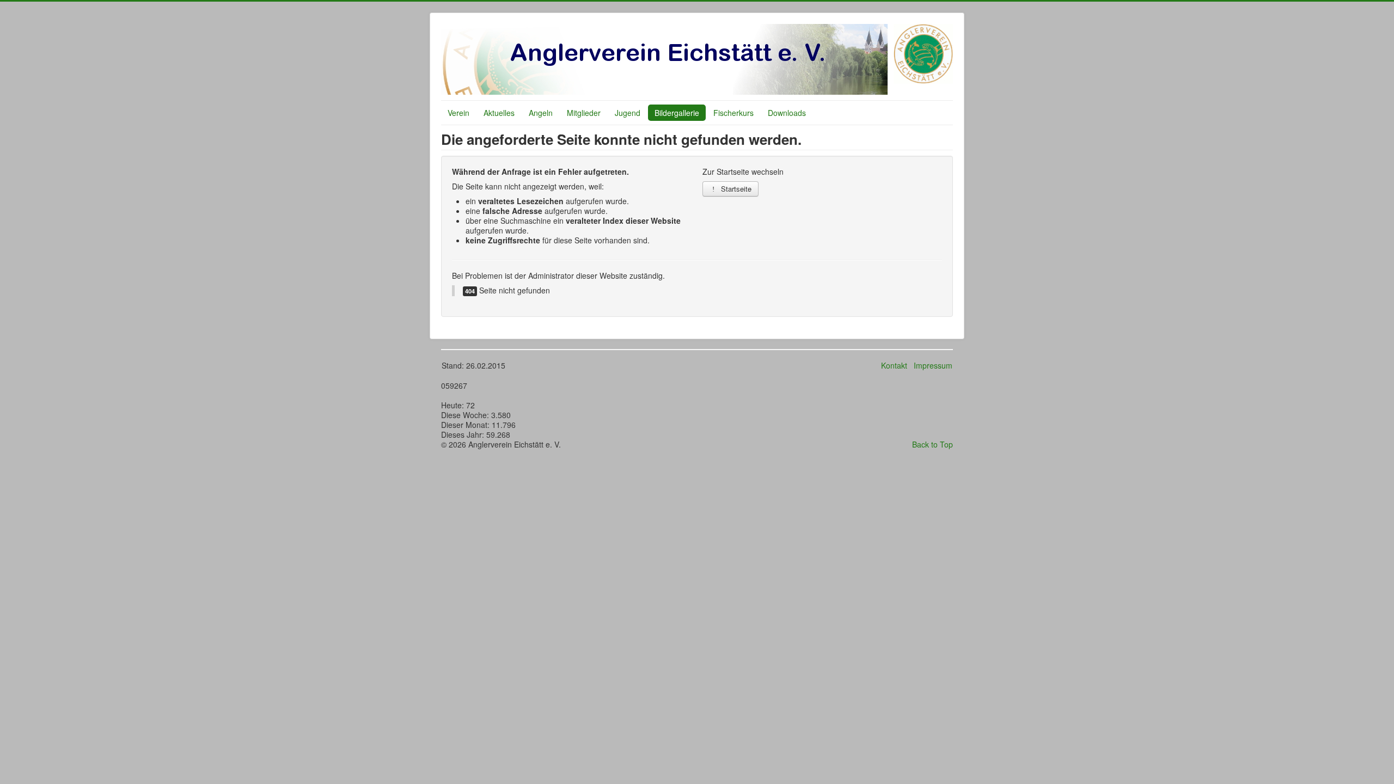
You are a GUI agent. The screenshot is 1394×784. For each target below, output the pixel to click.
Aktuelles (499, 112)
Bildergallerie (677, 112)
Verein (458, 112)
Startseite (735, 188)
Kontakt (894, 365)
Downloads (787, 112)
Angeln (541, 112)
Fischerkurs (733, 112)
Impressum (933, 365)
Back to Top (932, 444)
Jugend (627, 112)
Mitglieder (584, 112)
